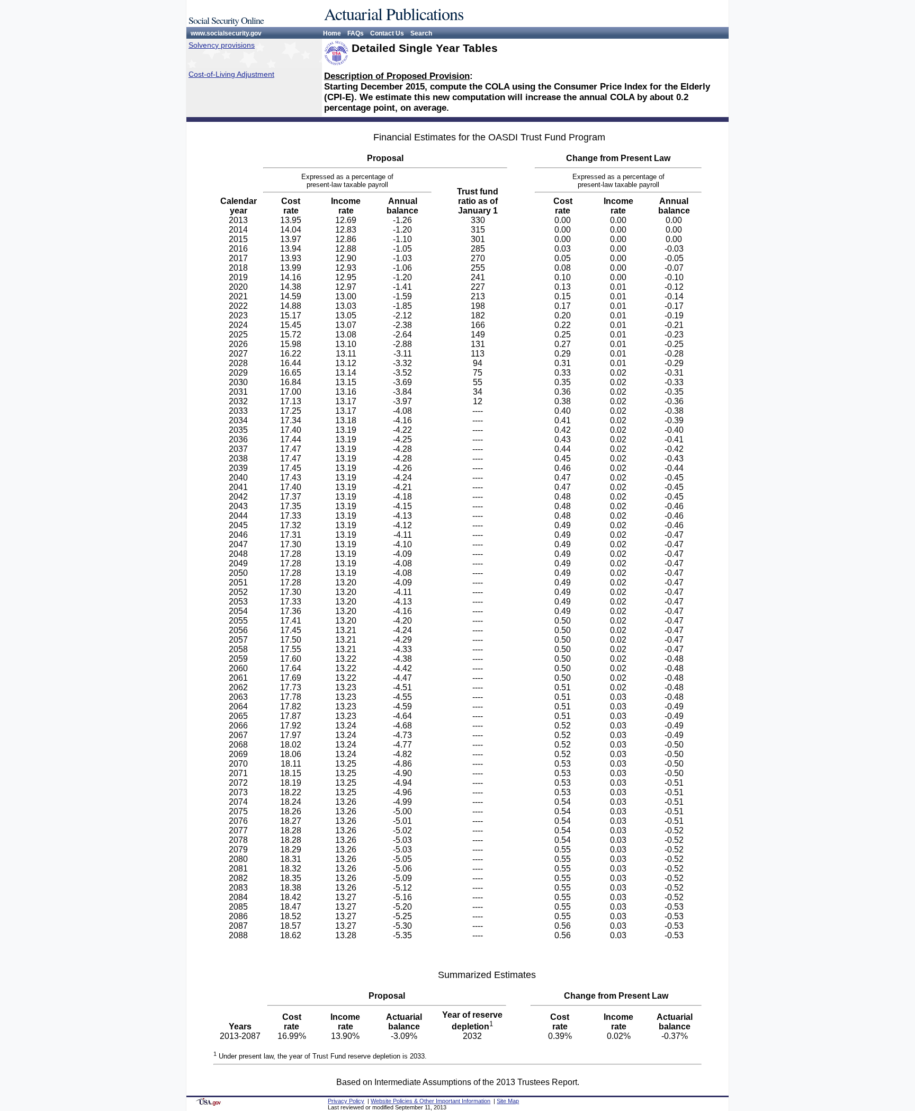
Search (421, 33)
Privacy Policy (346, 1101)
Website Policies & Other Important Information (430, 1101)
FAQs (355, 33)
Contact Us (387, 33)
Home (332, 33)
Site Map (508, 1101)
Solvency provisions (222, 45)
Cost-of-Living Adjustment (231, 74)
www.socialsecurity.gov (226, 33)
